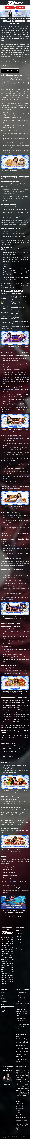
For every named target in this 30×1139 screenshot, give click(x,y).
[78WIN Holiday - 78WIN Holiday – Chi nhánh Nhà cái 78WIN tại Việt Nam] (15, 2)
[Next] (27, 908)
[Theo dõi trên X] (17, 1124)
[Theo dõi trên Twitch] (17, 1128)
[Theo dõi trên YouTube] (23, 1124)
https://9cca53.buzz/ (7, 62)
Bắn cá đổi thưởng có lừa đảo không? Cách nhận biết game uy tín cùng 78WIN (14, 911)
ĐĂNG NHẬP (20, 7)
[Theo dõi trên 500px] (26, 1124)
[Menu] (2, 3)
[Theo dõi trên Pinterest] (20, 1124)
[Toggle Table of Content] (16, 70)
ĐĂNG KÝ (9, 7)
